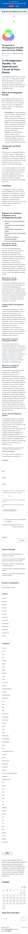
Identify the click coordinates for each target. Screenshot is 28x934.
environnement (5, 449)
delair (3, 704)
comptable (4, 691)
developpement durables (13, 447)
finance (3, 745)
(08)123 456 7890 (15, 1)
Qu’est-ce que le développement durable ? (15, 241)
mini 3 (3, 795)
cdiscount (4, 685)
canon (3, 679)
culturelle (4, 447)
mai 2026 (4, 607)
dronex (3, 726)
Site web (4, 484)
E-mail (4, 477)
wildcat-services (8, 53)
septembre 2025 (5, 632)
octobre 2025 (5, 629)
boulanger (4, 673)
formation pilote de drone (7, 751)
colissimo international (7, 688)
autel (3, 666)
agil (3, 654)
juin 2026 (4, 604)
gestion (3, 757)
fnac (3, 748)
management (5, 776)
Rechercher (4, 537)
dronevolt (4, 723)
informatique (5, 767)
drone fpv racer (5, 713)
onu (3, 801)
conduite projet (5, 698)
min (3, 788)
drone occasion (5, 720)
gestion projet (5, 763)
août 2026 (4, 598)
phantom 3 (4, 807)
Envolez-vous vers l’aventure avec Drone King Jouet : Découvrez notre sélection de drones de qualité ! (13, 559)
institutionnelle (13, 449)
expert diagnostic (5, 741)
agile (3, 657)
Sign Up (11, 6)
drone (3, 710)
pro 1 (3, 820)
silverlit (3, 835)
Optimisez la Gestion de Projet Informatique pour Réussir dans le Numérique (12, 555)
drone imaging (5, 717)
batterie (3, 670)
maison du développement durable (9, 773)
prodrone (4, 832)
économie (22, 447)
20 (14, 900)
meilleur (4, 785)
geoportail (4, 754)
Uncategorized (5, 55)
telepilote (4, 839)
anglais (3, 663)
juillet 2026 (4, 601)
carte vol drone (5, 682)
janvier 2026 (4, 620)
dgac (3, 707)
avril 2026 (4, 611)
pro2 (3, 829)
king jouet (4, 770)
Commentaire (5, 460)
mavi (3, 782)
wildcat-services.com (14, 11)
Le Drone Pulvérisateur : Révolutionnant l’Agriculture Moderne (13, 569)
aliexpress (4, 660)
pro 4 (3, 826)
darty (3, 701)
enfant (3, 732)
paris (3, 804)
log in (17, 6)
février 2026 (4, 617)
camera (3, 676)
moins (3, 798)
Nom (3, 471)
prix (3, 817)
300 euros (4, 648)
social (19, 449)
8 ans (3, 651)
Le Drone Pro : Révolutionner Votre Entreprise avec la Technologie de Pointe (13, 574)
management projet (6, 779)
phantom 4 (4, 810)
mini (3, 792)
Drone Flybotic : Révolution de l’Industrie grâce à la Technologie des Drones (13, 564)
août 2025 (4, 636)
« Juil (3, 908)
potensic (4, 813)
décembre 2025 (5, 623)
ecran (3, 729)
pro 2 (3, 823)
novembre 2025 (5, 626)
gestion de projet (5, 760)
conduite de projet (6, 695)
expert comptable (5, 738)
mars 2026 (4, 614)
